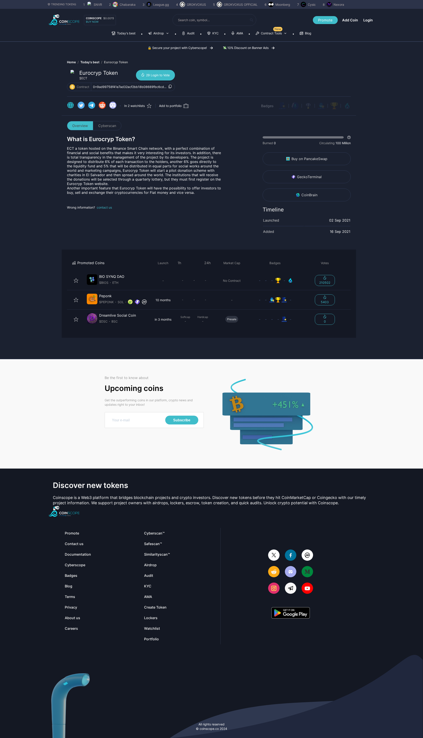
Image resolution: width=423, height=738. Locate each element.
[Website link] (70, 106)
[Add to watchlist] (76, 280)
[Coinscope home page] (64, 20)
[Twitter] (274, 555)
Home (71, 62)
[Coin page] (117, 280)
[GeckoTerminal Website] (137, 302)
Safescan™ (153, 544)
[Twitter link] (81, 106)
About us (72, 618)
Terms (70, 596)
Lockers (151, 618)
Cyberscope (75, 565)
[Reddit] (274, 572)
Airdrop (150, 565)
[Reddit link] (102, 106)
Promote (325, 20)
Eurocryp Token (116, 62)
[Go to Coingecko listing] (130, 302)
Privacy (71, 607)
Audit (148, 575)
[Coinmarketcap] (307, 555)
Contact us (74, 544)
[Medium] (307, 572)
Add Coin (350, 20)
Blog (68, 586)
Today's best (89, 62)
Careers (71, 628)
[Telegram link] (91, 106)
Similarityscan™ (157, 554)
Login (368, 20)
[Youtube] (307, 588)
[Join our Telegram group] (290, 588)
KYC (147, 586)
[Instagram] (274, 588)
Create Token (155, 607)
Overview (80, 125)
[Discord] (290, 572)
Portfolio (151, 639)
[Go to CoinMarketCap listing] (144, 302)
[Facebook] (290, 555)
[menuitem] (123, 33)
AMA (148, 596)
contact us (104, 207)
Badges (267, 106)
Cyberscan (107, 125)
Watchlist (152, 628)
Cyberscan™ (154, 533)
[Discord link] (112, 106)
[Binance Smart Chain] (72, 87)
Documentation (78, 554)
